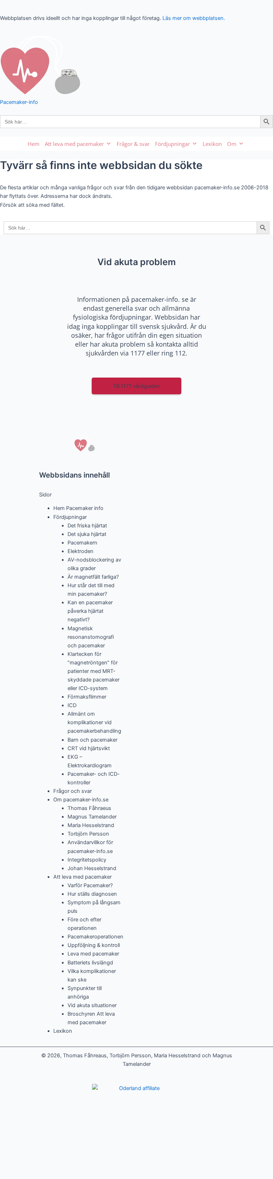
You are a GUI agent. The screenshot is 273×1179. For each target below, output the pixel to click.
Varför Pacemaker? (90, 885)
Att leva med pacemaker (74, 143)
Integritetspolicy (87, 860)
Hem (33, 143)
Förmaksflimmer (87, 697)
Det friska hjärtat (87, 525)
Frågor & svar (133, 143)
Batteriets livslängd (90, 962)
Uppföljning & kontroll (94, 945)
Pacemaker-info (19, 102)
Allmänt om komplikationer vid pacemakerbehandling (94, 722)
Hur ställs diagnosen (92, 894)
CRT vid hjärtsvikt (89, 748)
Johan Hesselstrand (92, 868)
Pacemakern (82, 543)
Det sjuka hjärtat (87, 534)
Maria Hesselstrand (91, 825)
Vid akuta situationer (92, 1005)
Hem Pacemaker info (78, 508)
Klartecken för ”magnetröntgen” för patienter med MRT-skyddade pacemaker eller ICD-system (93, 671)
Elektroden (80, 551)
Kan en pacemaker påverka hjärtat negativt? (90, 611)
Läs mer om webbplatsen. (193, 18)
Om (231, 143)
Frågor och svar (72, 791)
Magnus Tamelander (92, 817)
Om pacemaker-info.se (80, 799)
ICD (72, 705)
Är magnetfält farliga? (93, 577)
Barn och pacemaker (92, 740)
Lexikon (212, 143)
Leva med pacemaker (93, 954)
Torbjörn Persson (88, 834)
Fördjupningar (172, 143)
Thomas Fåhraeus (89, 808)
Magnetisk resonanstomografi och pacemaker (91, 637)
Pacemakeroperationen (95, 936)
